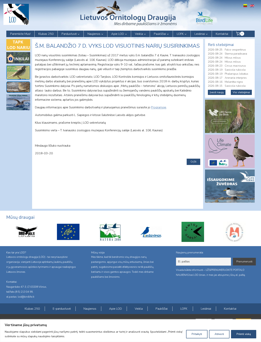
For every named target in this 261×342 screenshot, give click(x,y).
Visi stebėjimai (241, 92)
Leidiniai (206, 309)
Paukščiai (162, 309)
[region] (130, 330)
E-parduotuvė (62, 309)
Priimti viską (244, 334)
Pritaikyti (197, 334)
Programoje (158, 107)
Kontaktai (222, 34)
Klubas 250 (46, 34)
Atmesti (219, 334)
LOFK (183, 309)
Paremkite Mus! (20, 34)
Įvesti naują (217, 92)
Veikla (139, 309)
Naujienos (89, 309)
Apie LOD (115, 309)
